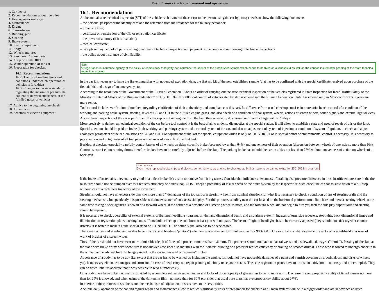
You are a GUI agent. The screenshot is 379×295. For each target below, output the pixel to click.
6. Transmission (19, 30)
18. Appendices (19, 109)
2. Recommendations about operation (34, 15)
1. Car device (17, 11)
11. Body (14, 49)
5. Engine (14, 26)
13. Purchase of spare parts (26, 56)
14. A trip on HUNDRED (25, 60)
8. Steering (15, 37)
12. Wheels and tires (22, 52)
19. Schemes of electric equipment (31, 113)
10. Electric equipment (23, 45)
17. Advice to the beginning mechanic (34, 105)
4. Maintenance (18, 23)
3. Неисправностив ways (25, 19)
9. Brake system (19, 41)
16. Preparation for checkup (27, 67)
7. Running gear (19, 34)
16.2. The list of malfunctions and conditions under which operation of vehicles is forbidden (40, 80)
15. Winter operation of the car (29, 63)
